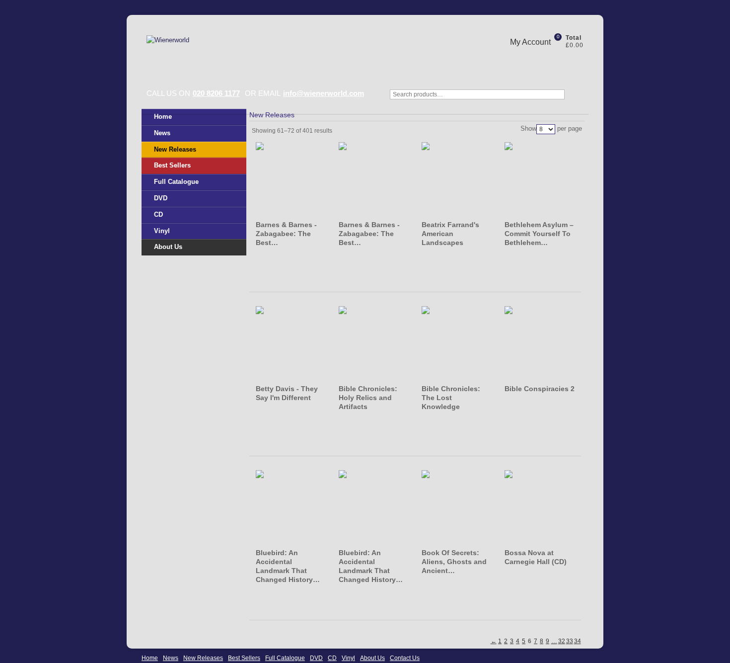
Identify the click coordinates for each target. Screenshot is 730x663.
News (162, 133)
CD (158, 214)
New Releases (175, 149)
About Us (168, 246)
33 (569, 641)
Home (163, 116)
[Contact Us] (561, 61)
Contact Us (405, 658)
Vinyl (162, 231)
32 (561, 641)
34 (577, 641)
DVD (160, 198)
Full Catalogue (176, 181)
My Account (530, 42)
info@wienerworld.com (323, 93)
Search (578, 99)
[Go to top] (700, 633)
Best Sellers (172, 165)
